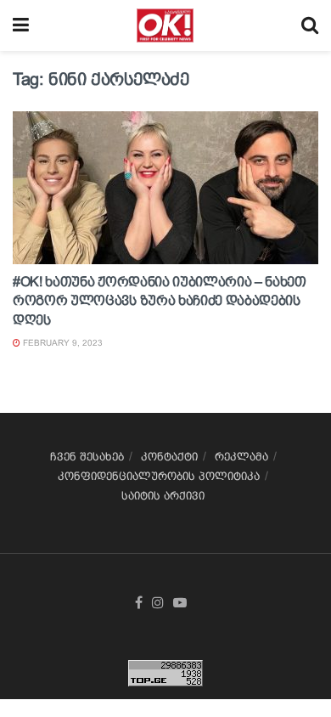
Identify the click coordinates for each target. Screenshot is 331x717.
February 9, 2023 (61, 342)
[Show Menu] (21, 25)
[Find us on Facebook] (139, 603)
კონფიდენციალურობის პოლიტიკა (159, 476)
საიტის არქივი (163, 495)
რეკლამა (241, 456)
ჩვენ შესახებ (87, 456)
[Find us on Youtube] (180, 603)
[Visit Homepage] (165, 25)
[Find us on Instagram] (158, 603)
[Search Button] (309, 25)
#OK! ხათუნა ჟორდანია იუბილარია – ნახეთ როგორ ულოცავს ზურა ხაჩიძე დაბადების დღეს (159, 300)
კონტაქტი (169, 456)
